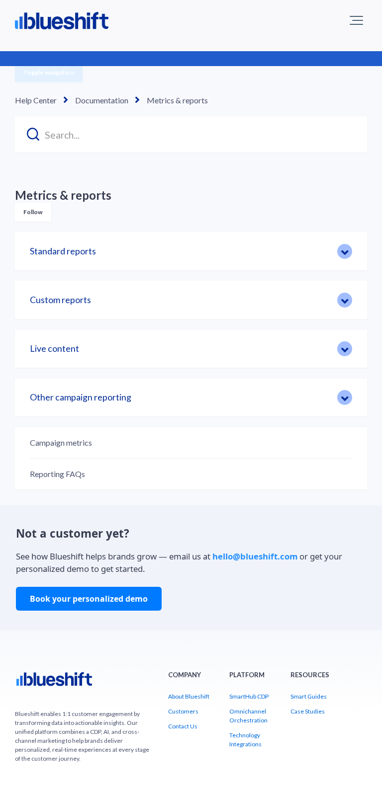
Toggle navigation (48, 72)
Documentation (101, 100)
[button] (356, 20)
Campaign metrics (61, 442)
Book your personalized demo (89, 598)
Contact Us (182, 726)
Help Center (36, 100)
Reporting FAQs (57, 473)
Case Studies (307, 711)
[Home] (54, 683)
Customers (183, 711)
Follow (33, 212)
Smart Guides (308, 696)
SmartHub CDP (249, 696)
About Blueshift (188, 696)
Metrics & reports (177, 100)
